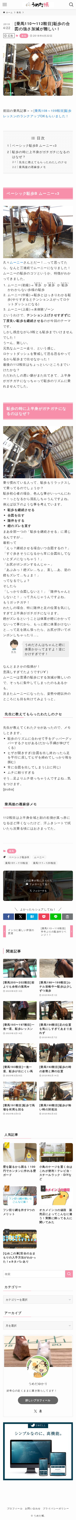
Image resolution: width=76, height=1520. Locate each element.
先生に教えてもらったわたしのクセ (43, 162)
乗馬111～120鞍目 (44, 862)
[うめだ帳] (38, 4)
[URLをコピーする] (67, 916)
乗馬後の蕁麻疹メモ (32, 167)
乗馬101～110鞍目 (16, 862)
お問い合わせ (33, 1508)
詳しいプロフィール (38, 1400)
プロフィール (15, 1508)
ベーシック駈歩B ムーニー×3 (34, 145)
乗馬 (23, 35)
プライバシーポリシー (56, 1508)
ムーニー (16, 262)
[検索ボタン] (71, 4)
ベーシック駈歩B (19, 857)
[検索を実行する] (69, 1274)
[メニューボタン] (4, 4)
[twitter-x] (35, 1411)
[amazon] (40, 1411)
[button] (8, 916)
